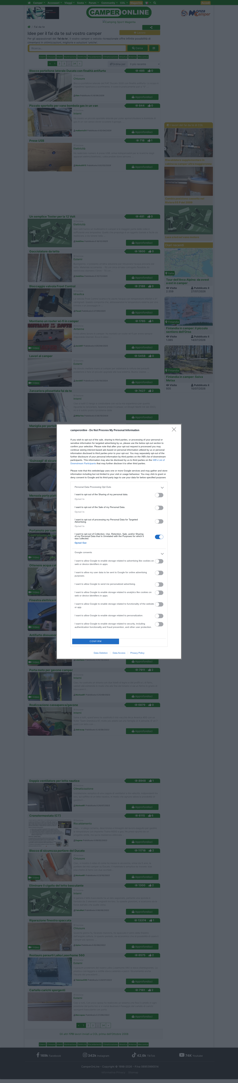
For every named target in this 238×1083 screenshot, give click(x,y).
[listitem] (119, 488)
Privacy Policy (137, 653)
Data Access (119, 653)
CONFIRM (96, 641)
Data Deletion (101, 653)
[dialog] (119, 541)
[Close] (175, 430)
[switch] (159, 495)
